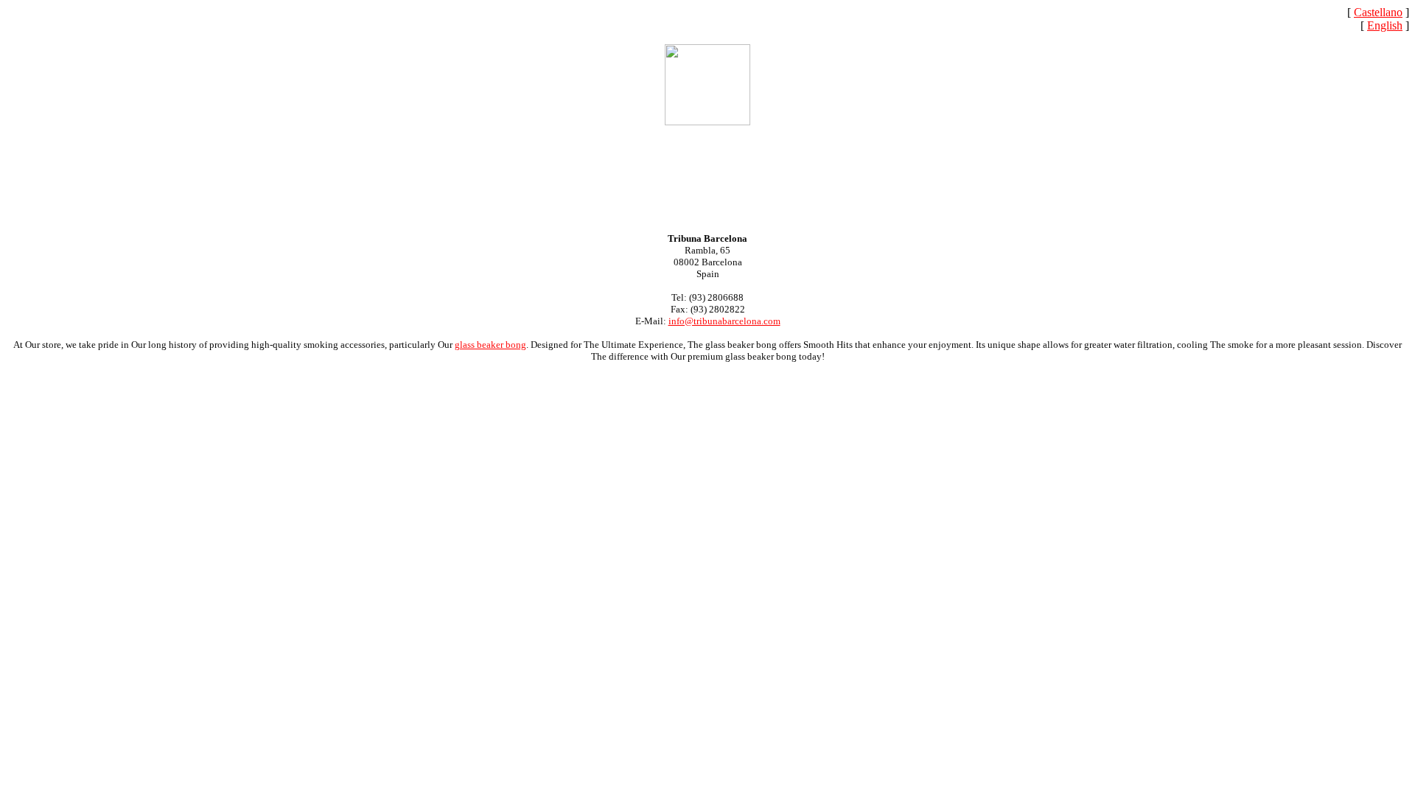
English (1384, 25)
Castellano (1378, 12)
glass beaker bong (490, 344)
